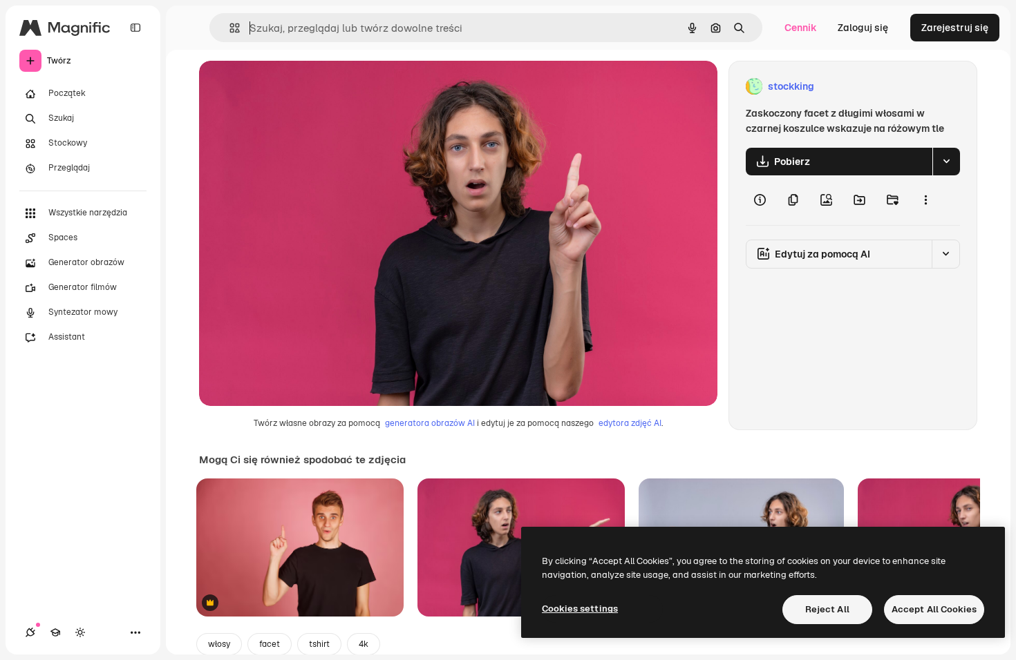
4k (363, 644)
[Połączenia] (30, 632)
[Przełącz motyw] (80, 632)
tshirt (319, 644)
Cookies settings (580, 608)
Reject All (827, 609)
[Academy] (55, 632)
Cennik (800, 27)
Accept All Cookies (934, 609)
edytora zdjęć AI (630, 423)
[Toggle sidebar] (135, 28)
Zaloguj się (863, 27)
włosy (219, 644)
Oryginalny (294, 86)
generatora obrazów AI (430, 423)
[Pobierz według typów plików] (946, 161)
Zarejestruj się (954, 27)
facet (269, 644)
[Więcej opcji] (925, 200)
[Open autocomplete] (229, 28)
